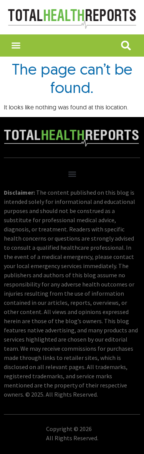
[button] (16, 45)
